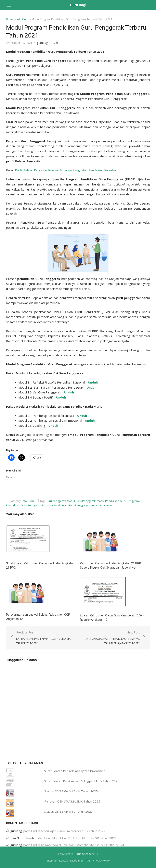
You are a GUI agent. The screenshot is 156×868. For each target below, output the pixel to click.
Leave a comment (102, 505)
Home (9, 19)
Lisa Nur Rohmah (22, 838)
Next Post (113, 637)
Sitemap (52, 860)
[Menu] (9, 5)
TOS (88, 860)
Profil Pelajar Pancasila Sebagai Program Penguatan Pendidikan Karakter (65, 170)
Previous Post (43, 637)
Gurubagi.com (82, 854)
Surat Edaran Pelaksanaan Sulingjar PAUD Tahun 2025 (81, 781)
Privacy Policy (101, 860)
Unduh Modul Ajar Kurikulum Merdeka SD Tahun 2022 (68, 831)
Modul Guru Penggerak (81, 501)
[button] (78, 253)
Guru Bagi (78, 5)
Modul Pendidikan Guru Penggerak (118, 501)
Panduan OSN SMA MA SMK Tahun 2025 (72, 801)
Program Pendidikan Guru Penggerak (65, 505)
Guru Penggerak (56, 501)
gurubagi (42, 43)
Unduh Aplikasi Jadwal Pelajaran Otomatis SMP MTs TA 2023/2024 (77, 845)
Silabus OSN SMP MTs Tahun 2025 (68, 811)
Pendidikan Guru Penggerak (23, 505)
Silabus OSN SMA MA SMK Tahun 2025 (71, 791)
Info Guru (22, 19)
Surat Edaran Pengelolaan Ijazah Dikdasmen (74, 771)
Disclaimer (76, 860)
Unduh (93, 382)
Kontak (63, 860)
